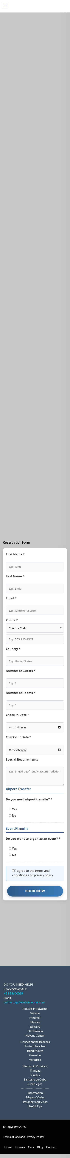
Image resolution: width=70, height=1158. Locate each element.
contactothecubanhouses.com (24, 1002)
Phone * (12, 620)
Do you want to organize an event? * (33, 839)
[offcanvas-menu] (5, 5)
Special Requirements (22, 759)
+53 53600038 (13, 993)
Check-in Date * (17, 715)
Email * (11, 598)
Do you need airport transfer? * (29, 799)
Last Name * (15, 576)
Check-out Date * (18, 737)
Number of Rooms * (20, 693)
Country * (13, 649)
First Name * (15, 554)
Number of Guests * (20, 671)
